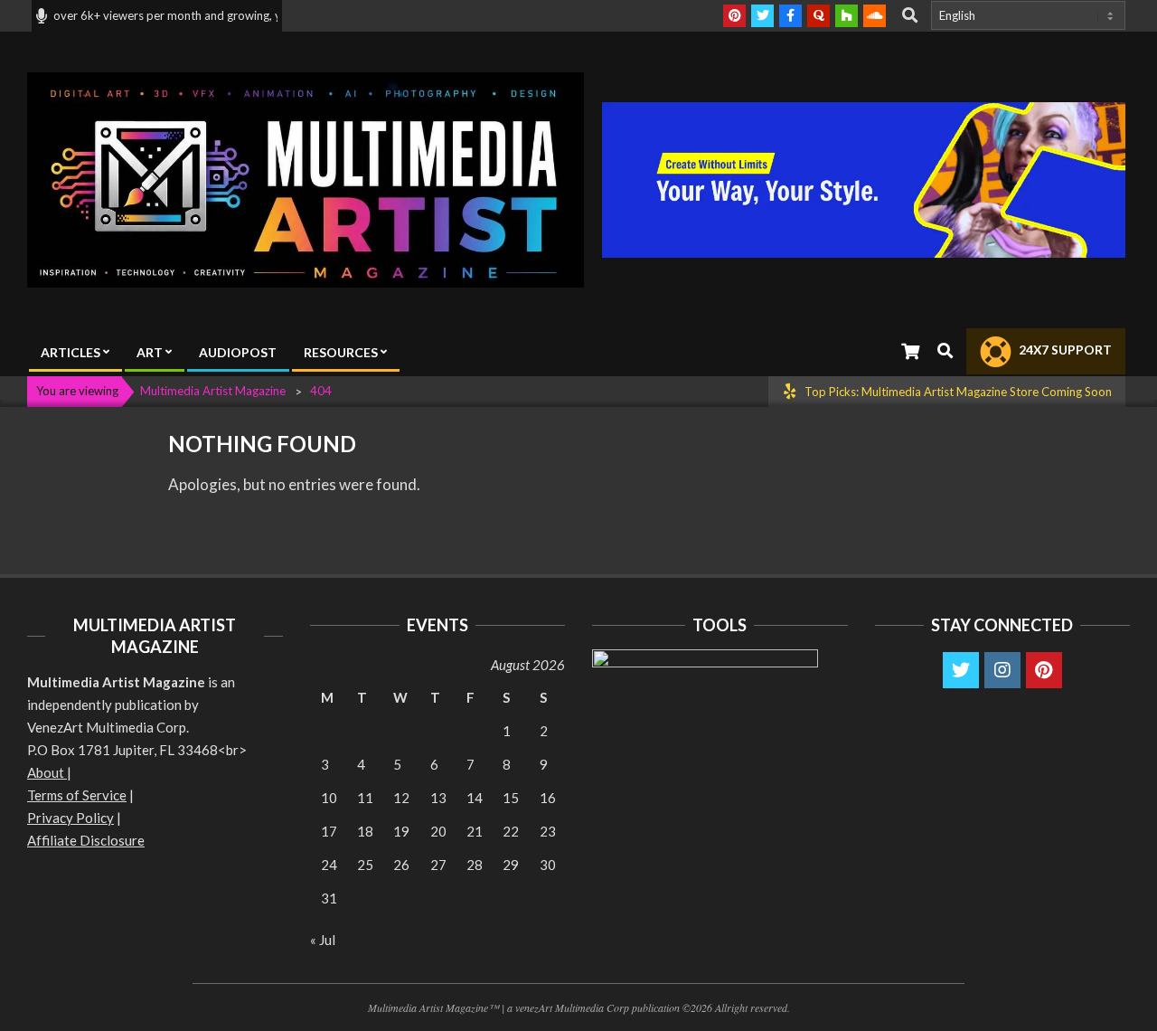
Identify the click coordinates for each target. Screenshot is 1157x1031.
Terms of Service (77, 795)
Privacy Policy (70, 817)
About (47, 772)
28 (474, 864)
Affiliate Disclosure (86, 840)
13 (438, 798)
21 (474, 831)
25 (365, 864)
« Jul (322, 940)
